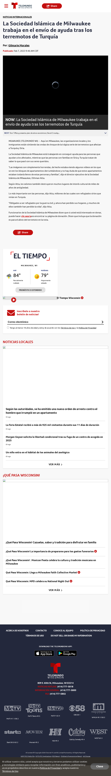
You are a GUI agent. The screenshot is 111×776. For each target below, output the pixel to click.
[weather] (9, 276)
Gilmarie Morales (18, 45)
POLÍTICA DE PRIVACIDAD (92, 630)
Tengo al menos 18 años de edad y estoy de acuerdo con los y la (53, 328)
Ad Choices (86, 756)
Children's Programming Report (71, 756)
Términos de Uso (68, 328)
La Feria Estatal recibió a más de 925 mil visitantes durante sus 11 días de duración (52, 425)
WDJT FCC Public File (28, 756)
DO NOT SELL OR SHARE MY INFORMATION (71, 635)
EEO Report (56, 756)
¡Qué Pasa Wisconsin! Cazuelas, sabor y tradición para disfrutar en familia (51, 542)
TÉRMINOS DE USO (35, 635)
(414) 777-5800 (68, 690)
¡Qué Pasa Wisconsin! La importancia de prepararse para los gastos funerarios (50, 551)
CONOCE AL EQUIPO (63, 630)
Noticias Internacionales (17, 16)
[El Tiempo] (30, 259)
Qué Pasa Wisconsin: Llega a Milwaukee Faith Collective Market (42, 572)
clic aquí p (26, 216)
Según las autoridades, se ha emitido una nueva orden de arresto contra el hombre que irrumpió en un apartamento (51, 411)
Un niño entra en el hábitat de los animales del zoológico (38, 452)
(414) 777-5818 (65, 686)
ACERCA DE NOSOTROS (17, 630)
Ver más (55, 464)
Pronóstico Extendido (30, 290)
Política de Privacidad (87, 328)
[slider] (39, 112)
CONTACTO (41, 630)
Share (54, 6)
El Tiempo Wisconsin (69, 298)
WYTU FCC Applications (43, 756)
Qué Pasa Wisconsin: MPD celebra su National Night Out (38, 581)
